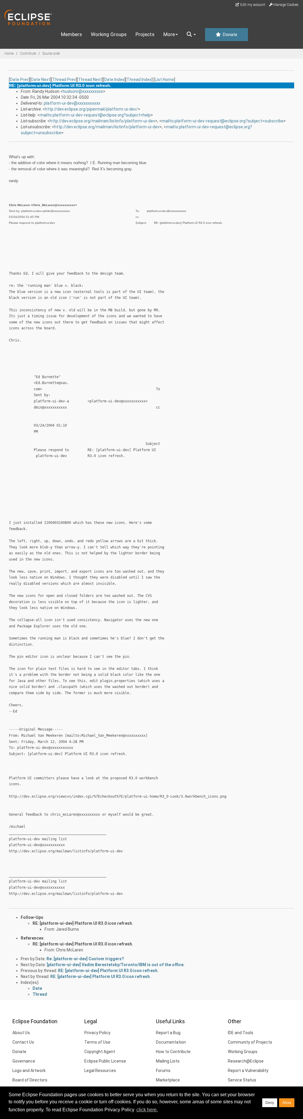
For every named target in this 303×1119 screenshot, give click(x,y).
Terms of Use (97, 1042)
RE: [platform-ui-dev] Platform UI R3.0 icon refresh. (83, 923)
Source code (51, 53)
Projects (145, 34)
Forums (163, 1070)
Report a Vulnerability (248, 1070)
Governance (23, 1061)
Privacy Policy (97, 1032)
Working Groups (109, 34)
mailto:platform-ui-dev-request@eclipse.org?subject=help (95, 115)
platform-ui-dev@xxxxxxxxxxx (72, 103)
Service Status (242, 1080)
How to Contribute (173, 1051)
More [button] (169, 34)
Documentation (171, 1042)
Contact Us (23, 1042)
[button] (191, 34)
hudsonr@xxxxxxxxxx (83, 91)
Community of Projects (250, 1042)
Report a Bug (168, 1032)
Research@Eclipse (246, 1061)
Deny (269, 1103)
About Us (21, 1032)
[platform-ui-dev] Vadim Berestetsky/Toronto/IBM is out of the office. (116, 964)
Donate (229, 34)
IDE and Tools (240, 1032)
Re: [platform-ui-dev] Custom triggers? (85, 958)
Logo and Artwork (29, 1070)
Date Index (114, 79)
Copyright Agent (99, 1051)
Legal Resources (100, 1070)
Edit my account (252, 5)
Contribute (28, 53)
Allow (286, 1103)
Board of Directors (29, 1080)
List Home (164, 79)
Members (71, 34)
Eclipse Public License (105, 1061)
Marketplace (168, 1080)
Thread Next (90, 79)
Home (9, 53)
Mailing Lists (168, 1061)
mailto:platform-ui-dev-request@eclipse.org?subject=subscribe (222, 121)
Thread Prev (64, 79)
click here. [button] (147, 1109)
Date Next (40, 79)
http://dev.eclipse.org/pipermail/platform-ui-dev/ (91, 109)
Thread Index (139, 79)
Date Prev (19, 79)
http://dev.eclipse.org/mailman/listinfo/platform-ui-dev (102, 121)
